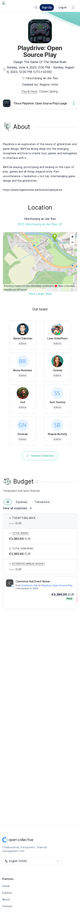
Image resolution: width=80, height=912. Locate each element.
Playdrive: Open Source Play (57, 585)
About (6, 899)
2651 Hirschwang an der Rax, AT (40, 224)
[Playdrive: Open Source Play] (7, 103)
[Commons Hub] (9, 583)
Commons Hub (29, 585)
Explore (7, 892)
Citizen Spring (48, 91)
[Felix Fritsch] (13, 586)
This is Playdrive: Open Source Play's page (40, 103)
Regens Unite (48, 84)
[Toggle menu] (73, 7)
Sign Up (47, 7)
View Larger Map (40, 294)
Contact (7, 906)
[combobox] (32, 861)
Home (5, 886)
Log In (62, 7)
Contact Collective (42, 455)
